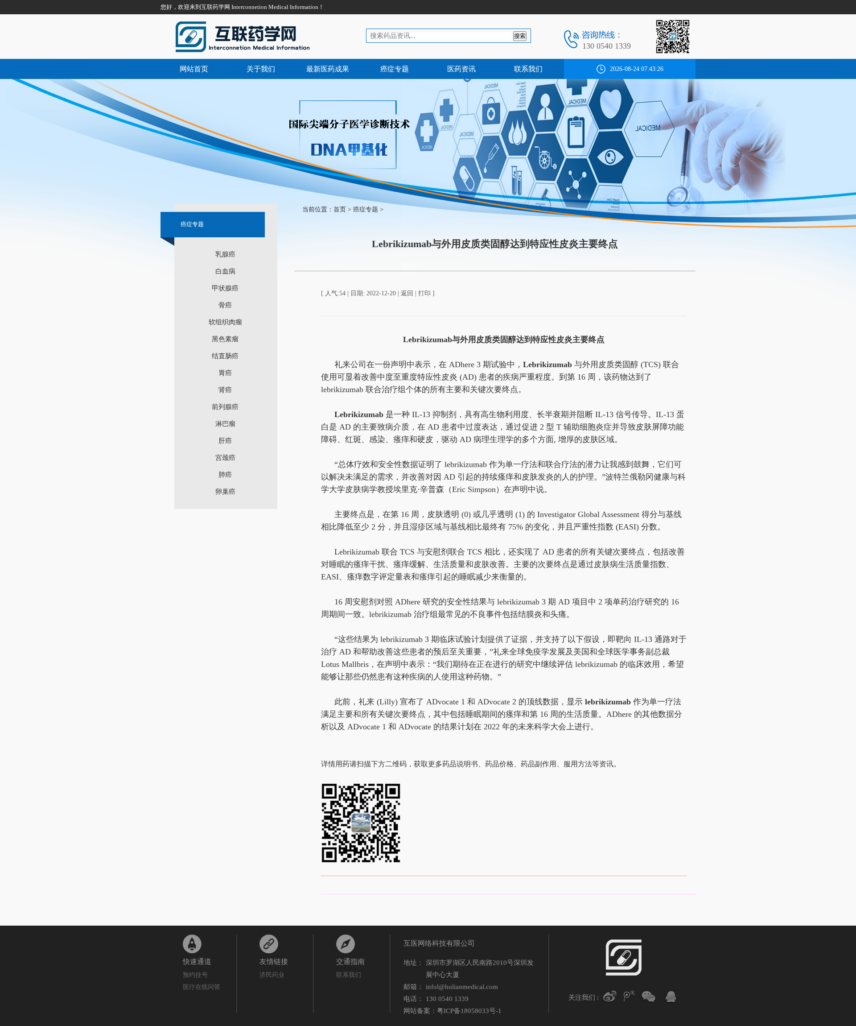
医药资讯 (461, 69)
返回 (407, 293)
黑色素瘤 (225, 339)
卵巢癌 (225, 491)
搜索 (520, 36)
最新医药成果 (327, 69)
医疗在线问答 (201, 987)
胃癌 (225, 372)
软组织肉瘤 (225, 322)
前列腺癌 (225, 406)
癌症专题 (394, 69)
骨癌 (225, 305)
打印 (424, 293)
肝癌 (225, 440)
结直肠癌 (225, 356)
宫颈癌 (225, 457)
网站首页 (194, 69)
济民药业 (271, 975)
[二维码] (648, 996)
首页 (339, 209)
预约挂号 (195, 975)
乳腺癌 (225, 254)
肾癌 (225, 389)
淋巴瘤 (225, 423)
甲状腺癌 (225, 288)
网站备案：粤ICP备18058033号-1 (452, 1010)
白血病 (225, 271)
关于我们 (261, 69)
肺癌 (225, 474)
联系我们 (528, 69)
